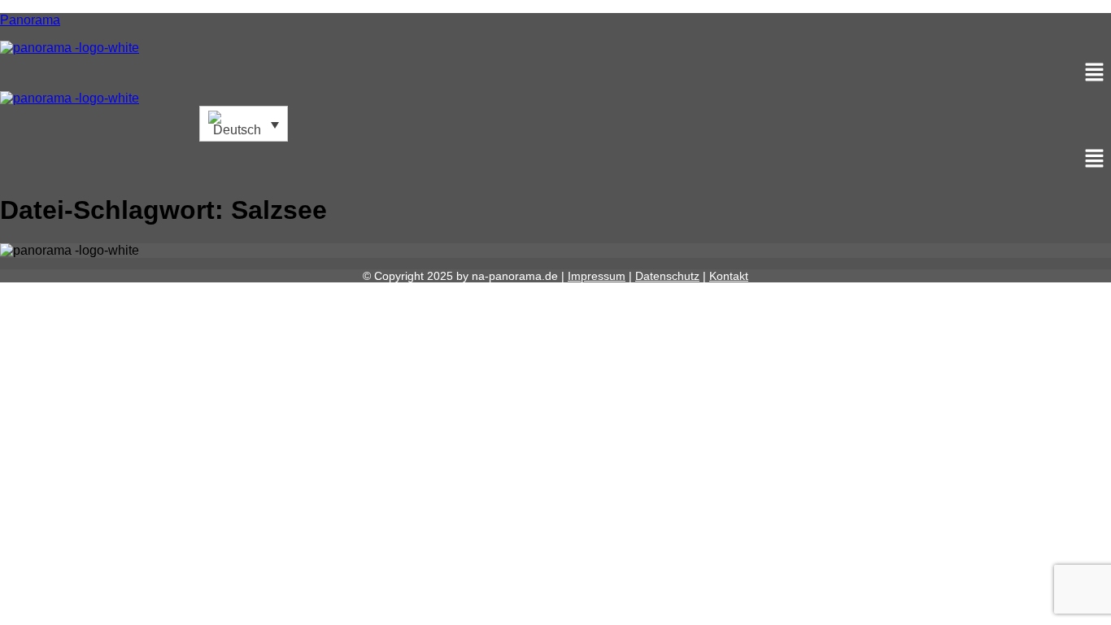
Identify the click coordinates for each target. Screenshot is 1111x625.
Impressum (596, 275)
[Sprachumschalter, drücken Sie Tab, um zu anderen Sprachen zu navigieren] (243, 124)
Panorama (30, 20)
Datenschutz (667, 275)
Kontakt (728, 275)
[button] (555, 73)
